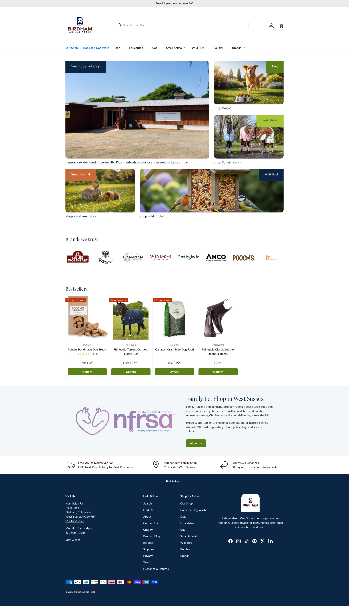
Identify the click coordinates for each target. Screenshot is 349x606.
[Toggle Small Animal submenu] (185, 47)
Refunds (148, 542)
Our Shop (71, 47)
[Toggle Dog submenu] (122, 47)
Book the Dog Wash (96, 47)
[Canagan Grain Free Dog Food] (174, 318)
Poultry (218, 47)
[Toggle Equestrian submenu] (145, 47)
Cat (154, 47)
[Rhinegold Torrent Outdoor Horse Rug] (131, 318)
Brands (236, 47)
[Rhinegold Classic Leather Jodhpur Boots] (218, 318)
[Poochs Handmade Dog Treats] (87, 318)
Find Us (148, 510)
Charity (148, 529)
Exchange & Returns (156, 568)
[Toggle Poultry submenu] (225, 47)
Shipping (148, 549)
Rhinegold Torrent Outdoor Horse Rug (131, 351)
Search (147, 503)
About (147, 516)
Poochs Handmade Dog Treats (87, 349)
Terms (147, 562)
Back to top (172, 481)
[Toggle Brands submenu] (244, 47)
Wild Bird (198, 47)
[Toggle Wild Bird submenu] (206, 47)
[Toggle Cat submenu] (159, 47)
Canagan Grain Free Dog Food (174, 349)
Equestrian (136, 47)
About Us (196, 443)
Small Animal (174, 47)
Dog (117, 47)
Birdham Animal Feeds (84, 591)
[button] (281, 26)
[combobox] (180, 25)
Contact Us (150, 523)
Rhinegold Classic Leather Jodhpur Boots (218, 351)
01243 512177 (74, 520)
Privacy (148, 555)
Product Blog (151, 536)
